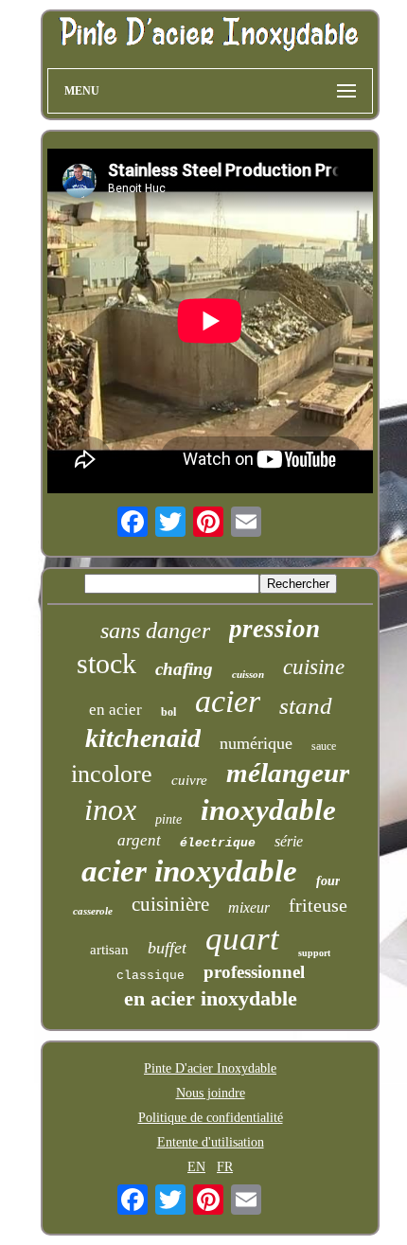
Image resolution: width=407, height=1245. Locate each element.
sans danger (155, 630)
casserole (93, 910)
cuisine (314, 667)
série (288, 841)
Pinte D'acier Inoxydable (210, 1068)
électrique (218, 843)
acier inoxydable (189, 871)
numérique (256, 743)
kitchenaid (143, 738)
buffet (167, 947)
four (328, 881)
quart (242, 938)
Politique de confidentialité (210, 1118)
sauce (323, 746)
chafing (184, 669)
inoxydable (268, 810)
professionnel (254, 972)
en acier (115, 710)
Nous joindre (210, 1093)
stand (305, 706)
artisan (109, 949)
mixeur (249, 907)
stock (106, 663)
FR (225, 1167)
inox (110, 809)
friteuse (318, 905)
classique (150, 976)
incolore (111, 774)
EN (196, 1167)
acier (227, 701)
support (314, 953)
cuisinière (170, 904)
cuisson (248, 674)
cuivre (189, 780)
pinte (168, 819)
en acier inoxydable (210, 998)
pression (274, 628)
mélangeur (287, 772)
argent (139, 840)
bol (168, 712)
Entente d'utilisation (210, 1142)
